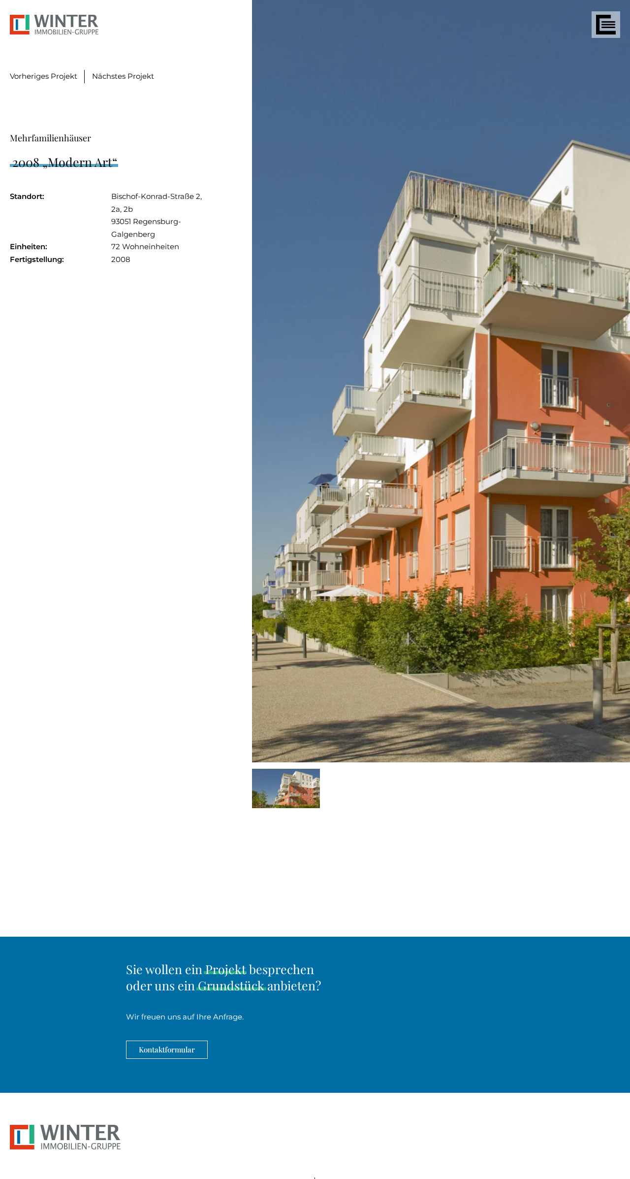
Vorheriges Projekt (43, 76)
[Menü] (606, 24)
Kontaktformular (167, 1049)
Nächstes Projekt (123, 76)
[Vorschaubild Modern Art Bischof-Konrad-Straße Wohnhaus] (286, 790)
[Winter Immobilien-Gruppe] (65, 1146)
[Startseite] (54, 26)
